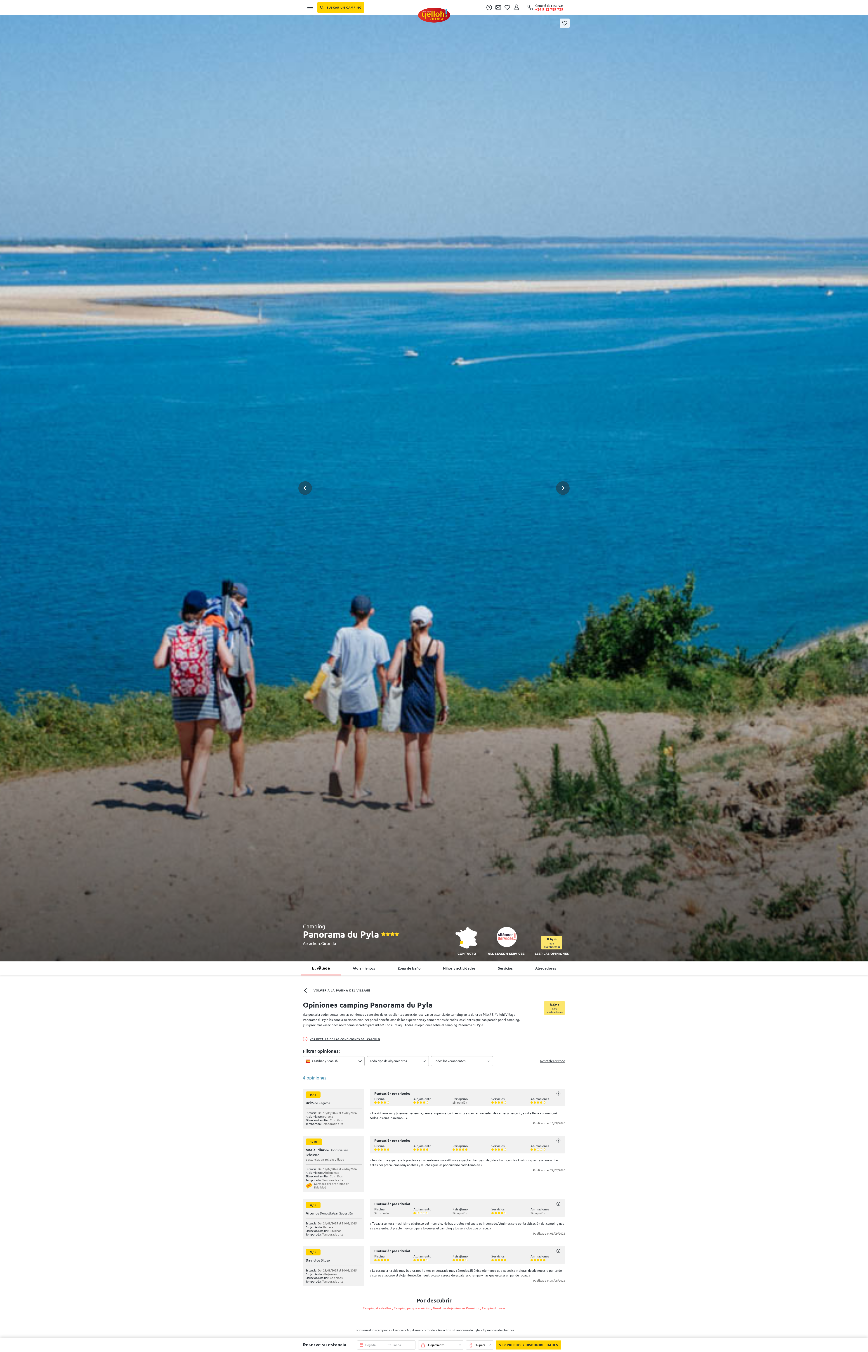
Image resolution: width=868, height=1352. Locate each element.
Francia (398, 1330)
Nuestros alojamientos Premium (456, 1308)
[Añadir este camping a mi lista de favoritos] (565, 23)
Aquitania (414, 1330)
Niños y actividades (459, 968)
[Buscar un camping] (340, 7)
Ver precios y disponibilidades (528, 1345)
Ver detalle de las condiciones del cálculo (345, 1039)
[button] (434, 477)
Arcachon (311, 943)
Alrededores (545, 968)
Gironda (328, 943)
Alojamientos (364, 968)
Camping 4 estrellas (377, 1308)
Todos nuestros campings (372, 1330)
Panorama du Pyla (467, 1330)
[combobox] (333, 1061)
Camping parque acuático (412, 1308)
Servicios (505, 968)
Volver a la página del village (342, 990)
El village (321, 968)
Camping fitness (493, 1308)
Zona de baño (409, 968)
